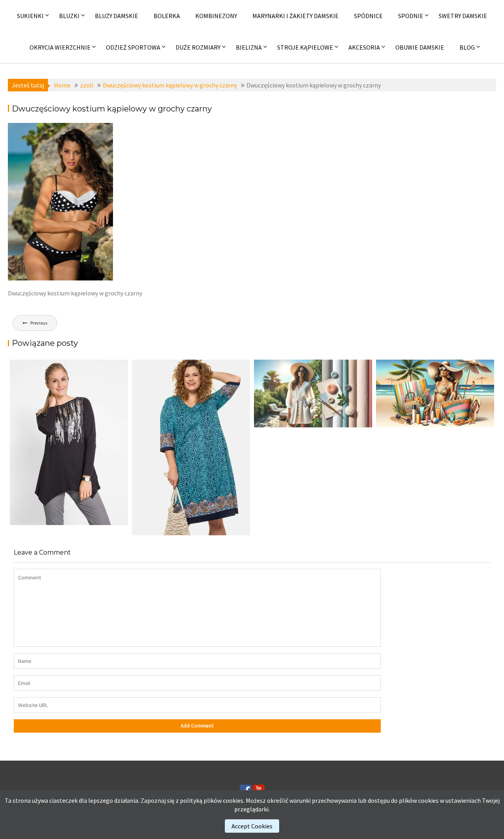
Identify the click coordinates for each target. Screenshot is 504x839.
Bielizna (249, 47)
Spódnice (368, 16)
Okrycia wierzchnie (60, 47)
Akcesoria (364, 47)
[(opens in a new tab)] (191, 447)
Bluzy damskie (116, 16)
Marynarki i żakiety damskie (295, 16)
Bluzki (69, 16)
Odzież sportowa (133, 47)
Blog (467, 47)
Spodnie (410, 16)
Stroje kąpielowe (305, 47)
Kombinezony (216, 16)
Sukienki (30, 16)
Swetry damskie (463, 16)
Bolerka (167, 16)
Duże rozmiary (198, 47)
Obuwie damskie (419, 47)
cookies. (234, 800)
